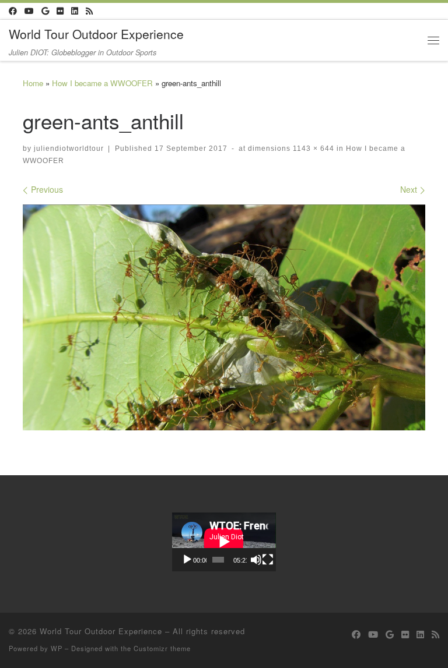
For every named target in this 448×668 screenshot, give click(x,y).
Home (33, 83)
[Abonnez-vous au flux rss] (89, 11)
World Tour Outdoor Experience (101, 631)
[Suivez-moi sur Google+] (45, 11)
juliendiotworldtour (69, 148)
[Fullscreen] (268, 559)
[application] (224, 542)
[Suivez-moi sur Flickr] (60, 11)
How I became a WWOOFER (102, 83)
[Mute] (256, 559)
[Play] (187, 559)
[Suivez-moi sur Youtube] (29, 11)
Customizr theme (162, 648)
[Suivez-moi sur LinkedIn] (74, 11)
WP (56, 648)
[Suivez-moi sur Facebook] (13, 11)
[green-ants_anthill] (224, 317)
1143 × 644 (312, 148)
